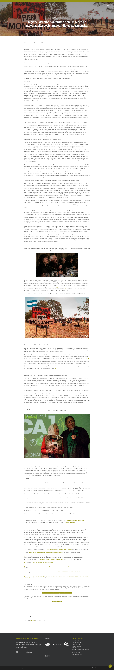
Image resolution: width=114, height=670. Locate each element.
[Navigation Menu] (111, 5)
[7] (69, 290)
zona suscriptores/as (107, 1)
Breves (60, 17)
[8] (88, 358)
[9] (55, 368)
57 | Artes (54, 17)
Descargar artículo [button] (28, 584)
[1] (63, 194)
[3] (29, 229)
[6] (65, 288)
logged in (32, 620)
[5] (57, 287)
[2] (37, 195)
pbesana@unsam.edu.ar (69, 522)
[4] (74, 236)
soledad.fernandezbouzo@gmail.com (75, 520)
